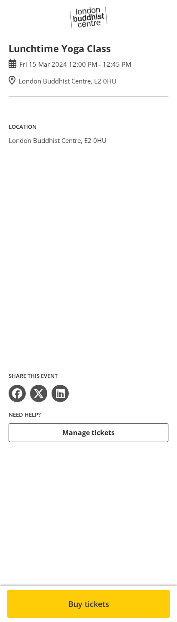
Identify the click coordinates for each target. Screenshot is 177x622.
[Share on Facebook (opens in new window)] (17, 393)
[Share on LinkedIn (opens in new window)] (60, 393)
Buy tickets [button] (88, 604)
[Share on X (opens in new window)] (38, 393)
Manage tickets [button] (88, 432)
